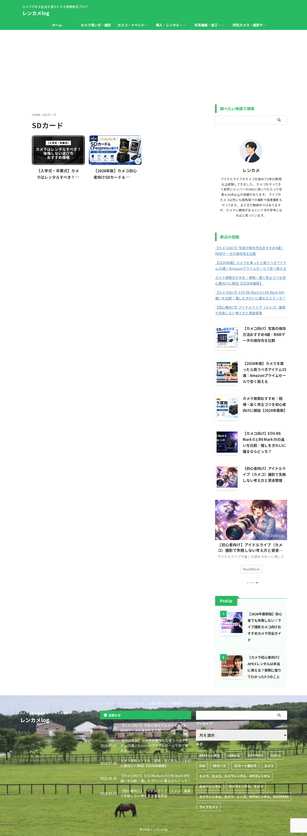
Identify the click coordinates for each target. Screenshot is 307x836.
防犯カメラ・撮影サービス (251, 25)
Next (282, 541)
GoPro (276, 755)
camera (234, 755)
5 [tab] (257, 582)
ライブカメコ (208, 807)
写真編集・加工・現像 (211, 25)
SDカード (219, 765)
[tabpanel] (251, 539)
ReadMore (251, 568)
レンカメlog (35, 13)
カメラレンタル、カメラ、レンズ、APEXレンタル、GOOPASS (244, 796)
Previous (219, 541)
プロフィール (113, 703)
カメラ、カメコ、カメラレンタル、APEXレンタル (234, 776)
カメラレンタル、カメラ (246, 786)
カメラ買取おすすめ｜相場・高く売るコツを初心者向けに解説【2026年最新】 (250, 280)
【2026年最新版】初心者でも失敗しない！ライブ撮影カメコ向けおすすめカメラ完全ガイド (265, 626)
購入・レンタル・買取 (172, 25)
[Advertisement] (153, 65)
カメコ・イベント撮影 (134, 25)
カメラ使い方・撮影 (96, 25)
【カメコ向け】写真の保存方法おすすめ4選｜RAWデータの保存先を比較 (249, 250)
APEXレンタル (209, 755)
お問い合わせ (157, 703)
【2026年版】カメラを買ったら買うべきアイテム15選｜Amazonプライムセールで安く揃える (250, 265)
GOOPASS (255, 755)
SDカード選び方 (245, 765)
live (202, 765)
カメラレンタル (210, 786)
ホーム (95, 703)
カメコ (269, 765)
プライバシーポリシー (202, 703)
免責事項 (177, 703)
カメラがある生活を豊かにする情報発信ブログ (50, 713)
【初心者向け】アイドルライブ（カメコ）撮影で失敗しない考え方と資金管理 (250, 310)
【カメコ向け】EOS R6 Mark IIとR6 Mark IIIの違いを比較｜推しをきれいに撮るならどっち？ (250, 295)
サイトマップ (135, 703)
